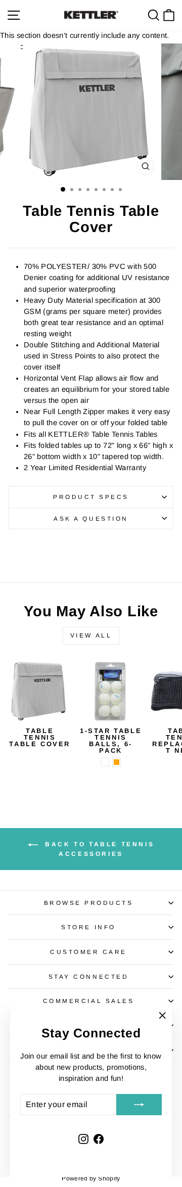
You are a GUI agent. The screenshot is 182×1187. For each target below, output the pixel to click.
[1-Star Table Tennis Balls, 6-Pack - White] (105, 762)
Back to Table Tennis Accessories (98, 849)
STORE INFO (88, 927)
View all (91, 635)
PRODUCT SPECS (91, 496)
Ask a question (91, 518)
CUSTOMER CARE (88, 951)
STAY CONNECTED (88, 976)
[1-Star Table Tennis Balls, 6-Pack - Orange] (116, 762)
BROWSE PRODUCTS (88, 902)
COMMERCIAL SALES (88, 1000)
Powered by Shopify (91, 1178)
